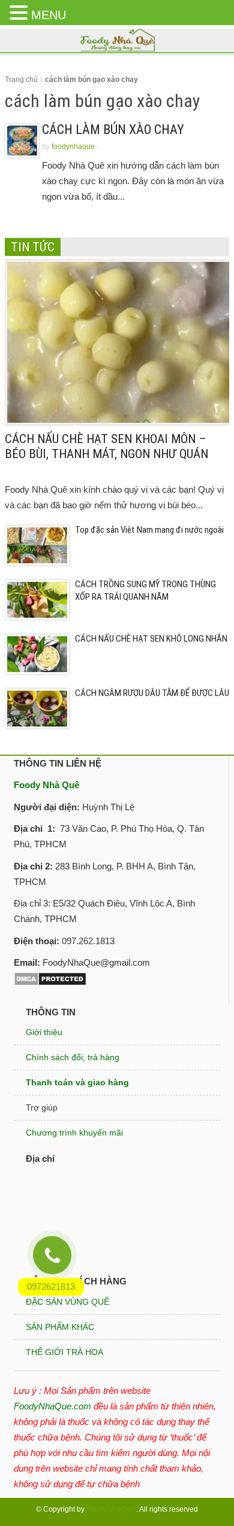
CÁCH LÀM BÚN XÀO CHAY (113, 129)
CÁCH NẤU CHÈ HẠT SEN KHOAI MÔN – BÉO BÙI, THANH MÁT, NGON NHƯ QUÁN (106, 446)
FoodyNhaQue (110, 1509)
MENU (48, 15)
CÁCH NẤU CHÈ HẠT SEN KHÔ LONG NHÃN (151, 638)
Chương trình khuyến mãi (74, 1132)
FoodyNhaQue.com (52, 1406)
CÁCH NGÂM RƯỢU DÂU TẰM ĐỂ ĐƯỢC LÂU (152, 693)
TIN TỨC (33, 247)
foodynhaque (73, 146)
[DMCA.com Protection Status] (50, 978)
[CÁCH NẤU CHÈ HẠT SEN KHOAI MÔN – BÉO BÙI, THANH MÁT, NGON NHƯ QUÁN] (119, 341)
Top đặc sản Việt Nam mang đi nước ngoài (149, 529)
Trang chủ (21, 79)
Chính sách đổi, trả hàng (72, 1057)
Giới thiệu (44, 1032)
